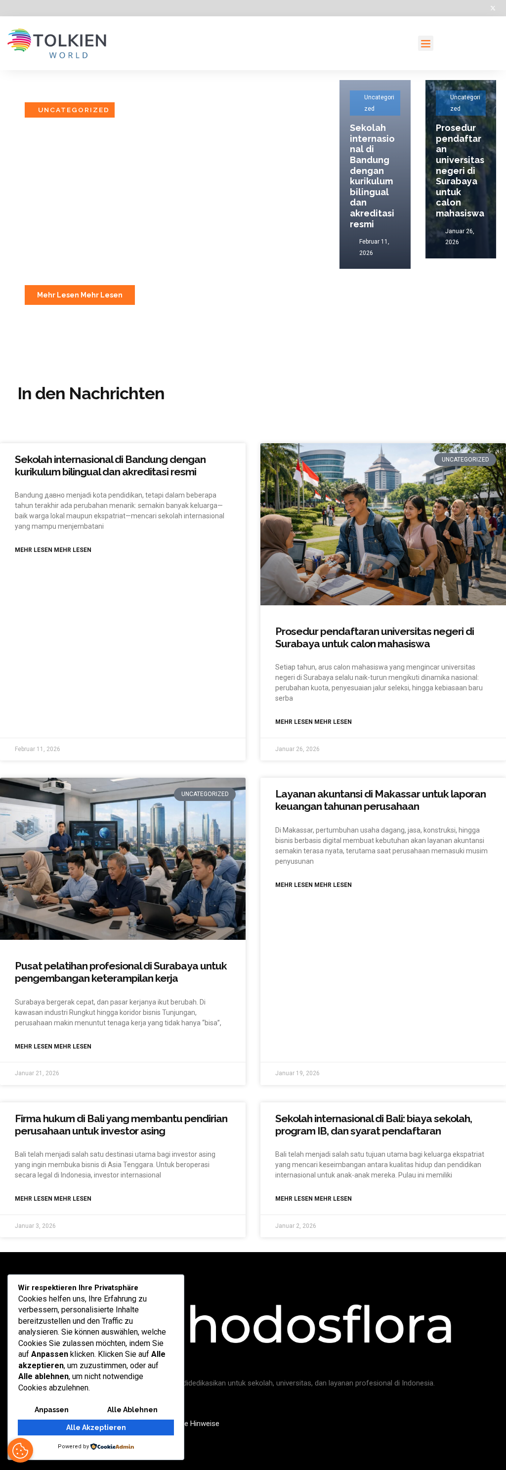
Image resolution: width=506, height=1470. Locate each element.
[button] (426, 43)
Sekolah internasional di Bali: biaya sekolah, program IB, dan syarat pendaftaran (373, 1124)
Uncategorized (74, 110)
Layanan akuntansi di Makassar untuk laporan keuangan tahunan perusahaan (380, 800)
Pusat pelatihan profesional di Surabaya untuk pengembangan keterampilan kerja (121, 972)
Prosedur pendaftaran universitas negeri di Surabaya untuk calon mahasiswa (460, 170)
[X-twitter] (493, 8)
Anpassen (52, 1410)
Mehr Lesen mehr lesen (53, 549)
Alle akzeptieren (96, 1427)
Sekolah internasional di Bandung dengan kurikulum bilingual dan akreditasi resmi (155, 208)
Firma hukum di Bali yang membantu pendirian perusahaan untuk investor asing (121, 1124)
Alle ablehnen (132, 1410)
